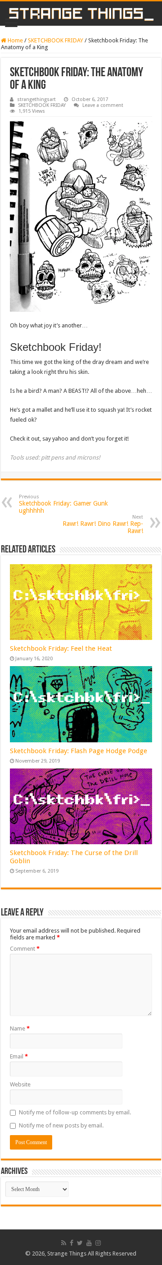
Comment (25, 948)
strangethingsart (36, 99)
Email (19, 1056)
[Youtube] (89, 1242)
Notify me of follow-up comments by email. (75, 1112)
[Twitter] (80, 1242)
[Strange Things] (81, 13)
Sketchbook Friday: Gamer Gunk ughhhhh (63, 504)
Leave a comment (102, 105)
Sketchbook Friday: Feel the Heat (61, 648)
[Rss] (63, 1242)
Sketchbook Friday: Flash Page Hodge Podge (78, 751)
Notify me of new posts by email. (61, 1125)
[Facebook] (71, 1242)
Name (20, 1028)
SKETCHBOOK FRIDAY (55, 40)
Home (14, 40)
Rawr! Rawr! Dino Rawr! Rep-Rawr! (103, 524)
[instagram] (98, 1242)
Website (20, 1084)
